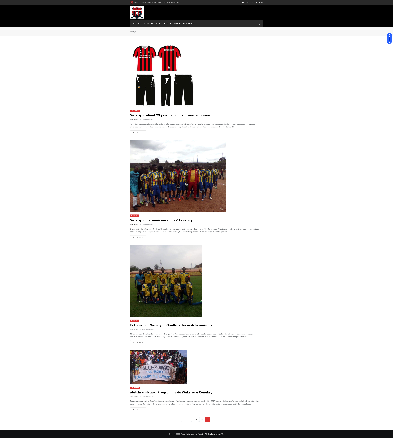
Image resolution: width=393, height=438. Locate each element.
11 (202, 419)
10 (196, 419)
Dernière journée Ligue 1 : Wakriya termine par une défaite (159, 2)
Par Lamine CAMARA (216, 434)
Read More (137, 132)
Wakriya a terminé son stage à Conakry (161, 220)
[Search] (259, 23)
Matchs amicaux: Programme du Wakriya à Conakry (171, 392)
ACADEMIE (187, 23)
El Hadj (135, 119)
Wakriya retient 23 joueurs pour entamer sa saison (170, 115)
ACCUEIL (136, 23)
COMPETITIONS (162, 23)
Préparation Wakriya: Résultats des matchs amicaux (171, 325)
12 (207, 419)
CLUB (176, 23)
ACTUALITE (148, 23)
